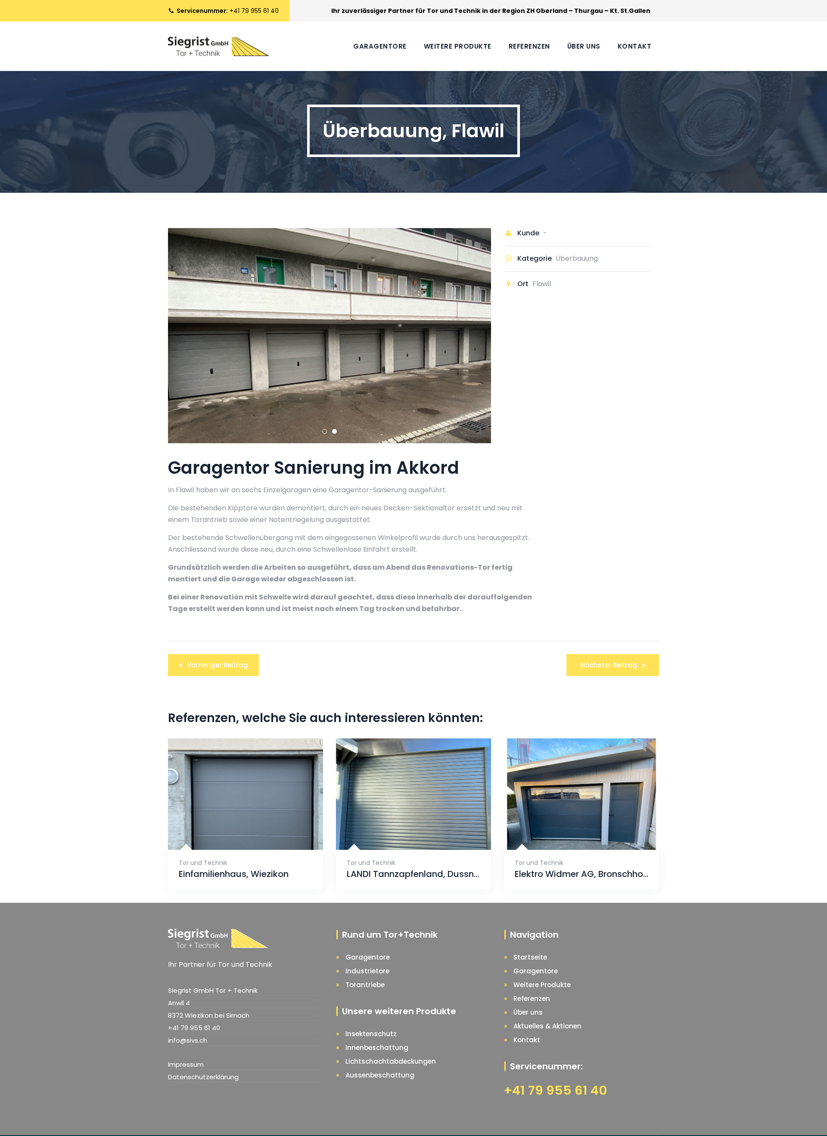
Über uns (583, 46)
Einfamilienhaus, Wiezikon (234, 874)
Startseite (530, 957)
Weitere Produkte (457, 46)
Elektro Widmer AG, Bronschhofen (581, 874)
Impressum (186, 1064)
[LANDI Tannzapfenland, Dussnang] (404, 829)
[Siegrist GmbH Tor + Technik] (218, 46)
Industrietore (367, 970)
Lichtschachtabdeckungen (390, 1061)
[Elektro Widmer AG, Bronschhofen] (572, 829)
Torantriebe (365, 984)
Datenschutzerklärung (203, 1076)
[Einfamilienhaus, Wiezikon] (235, 829)
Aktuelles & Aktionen (547, 1026)
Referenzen (529, 46)
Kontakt (635, 46)
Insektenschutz (371, 1033)
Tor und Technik (203, 862)
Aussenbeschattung (379, 1075)
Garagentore (380, 46)
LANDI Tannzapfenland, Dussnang (413, 874)
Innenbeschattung (376, 1047)
